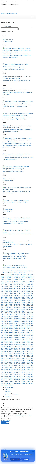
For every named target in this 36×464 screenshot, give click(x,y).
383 (2, 321)
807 (22, 378)
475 (5, 334)
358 (5, 318)
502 (7, 337)
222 (22, 299)
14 (25, 274)
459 (29, 330)
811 (32, 378)
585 (19, 348)
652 (24, 357)
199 (29, 295)
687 (15, 362)
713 (15, 365)
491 (12, 336)
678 (24, 360)
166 (12, 292)
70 (23, 279)
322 (12, 313)
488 (5, 336)
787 (5, 376)
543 (12, 343)
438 (10, 329)
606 (7, 351)
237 (27, 300)
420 (29, 325)
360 (10, 318)
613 (24, 351)
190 (7, 295)
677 (22, 360)
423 (5, 327)
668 (32, 358)
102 (14, 283)
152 (10, 290)
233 (17, 300)
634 (12, 355)
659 (10, 358)
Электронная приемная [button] (12, 394)
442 (19, 329)
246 (17, 302)
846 (22, 383)
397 (5, 323)
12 (21, 274)
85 (16, 281)
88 (21, 281)
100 (9, 283)
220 (17, 299)
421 (32, 325)
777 (12, 374)
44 (10, 278)
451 (10, 330)
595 (12, 350)
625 (22, 353)
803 (12, 378)
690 (22, 362)
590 (32, 348)
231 (12, 300)
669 (2, 360)
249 (24, 302)
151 (7, 290)
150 (5, 290)
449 (5, 330)
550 (29, 343)
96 (2, 283)
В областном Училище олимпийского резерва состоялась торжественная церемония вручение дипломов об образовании (17, 55)
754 (19, 371)
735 (5, 369)
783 (27, 374)
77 (2, 281)
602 (29, 350)
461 (2, 332)
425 (10, 327)
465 (12, 332)
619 (7, 353)
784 (29, 374)
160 (29, 290)
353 (24, 316)
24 (9, 276)
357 (2, 318)
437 (7, 329)
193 (15, 295)
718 (27, 365)
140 (12, 288)
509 (24, 337)
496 (24, 336)
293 (5, 309)
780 (19, 374)
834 (24, 381)
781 (22, 374)
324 (17, 313)
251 (29, 302)
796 (27, 376)
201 (2, 297)
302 (27, 309)
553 (5, 344)
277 (29, 306)
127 (12, 286)
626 (24, 353)
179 (12, 293)
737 (10, 369)
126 (10, 286)
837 (32, 381)
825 (2, 381)
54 (28, 278)
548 (24, 343)
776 (10, 374)
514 (5, 339)
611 (19, 351)
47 (16, 278)
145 (24, 288)
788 (7, 376)
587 (24, 348)
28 (16, 276)
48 (17, 278)
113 (10, 285)
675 (17, 360)
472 (29, 332)
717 (24, 365)
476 (7, 334)
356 (32, 316)
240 (2, 302)
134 (29, 286)
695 (2, 364)
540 (5, 343)
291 (32, 307)
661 (15, 358)
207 (17, 297)
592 (5, 350)
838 (2, 383)
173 (29, 292)
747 (2, 371)
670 (5, 360)
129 (17, 286)
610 (17, 351)
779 (17, 374)
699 (12, 364)
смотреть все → (6, 25)
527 (5, 341)
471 (27, 332)
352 (22, 316)
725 (12, 367)
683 (5, 362)
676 (19, 360)
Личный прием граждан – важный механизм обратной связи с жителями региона (15, 170)
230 (10, 300)
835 (27, 381)
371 (5, 320)
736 (7, 369)
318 (2, 313)
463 (7, 332)
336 (15, 314)
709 (5, 365)
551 (32, 343)
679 (27, 360)
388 (15, 321)
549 (27, 343)
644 (5, 357)
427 (15, 327)
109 (31, 283)
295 (10, 309)
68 (19, 279)
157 (22, 290)
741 (19, 369)
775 (7, 374)
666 (27, 358)
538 (32, 341)
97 (3, 283)
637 (19, 355)
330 (32, 313)
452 (12, 330)
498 (29, 336)
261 (22, 304)
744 (27, 369)
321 (10, 313)
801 (7, 378)
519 (17, 339)
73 (28, 279)
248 (22, 302)
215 (5, 299)
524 (29, 339)
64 (12, 279)
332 (5, 314)
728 (19, 367)
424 (7, 327)
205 (12, 297)
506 (17, 337)
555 (10, 344)
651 (22, 357)
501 (5, 337)
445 (27, 329)
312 (19, 311)
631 (5, 355)
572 (19, 346)
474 (2, 334)
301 (24, 309)
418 (24, 325)
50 (21, 278)
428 (17, 327)
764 (12, 373)
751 (12, 371)
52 (24, 278)
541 (7, 343)
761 (5, 373)
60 (5, 279)
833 (22, 381)
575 (27, 346)
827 (7, 381)
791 (15, 376)
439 (12, 329)
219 (15, 299)
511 (29, 337)
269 (10, 306)
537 (29, 341)
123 (2, 286)
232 (15, 300)
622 (15, 353)
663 (19, 358)
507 (19, 337)
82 (10, 281)
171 (24, 292)
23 (7, 276)
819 (19, 380)
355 (29, 316)
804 (15, 378)
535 (24, 341)
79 (5, 281)
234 (19, 300)
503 (10, 337)
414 (15, 325)
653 (27, 357)
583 (15, 348)
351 (19, 316)
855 (12, 385)
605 (5, 351)
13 (23, 274)
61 (7, 279)
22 (5, 276)
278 (32, 306)
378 (22, 320)
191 (10, 295)
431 (24, 327)
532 (17, 341)
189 (5, 295)
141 (15, 288)
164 (7, 292)
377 (19, 320)
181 (17, 293)
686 (12, 362)
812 (2, 380)
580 (7, 348)
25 (10, 276)
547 (22, 343)
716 (22, 365)
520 (19, 339)
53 (26, 278)
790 (12, 376)
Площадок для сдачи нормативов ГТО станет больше (18, 234)
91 (26, 281)
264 (29, 304)
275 (24, 306)
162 (2, 292)
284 (15, 307)
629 (32, 353)
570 (15, 346)
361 (12, 318)
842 (12, 383)
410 (5, 325)
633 (10, 355)
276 (27, 306)
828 (10, 381)
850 (32, 383)
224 (27, 299)
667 (29, 358)
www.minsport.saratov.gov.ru (24, 415)
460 (32, 330)
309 (12, 311)
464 (10, 332)
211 (27, 297)
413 (12, 325)
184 (24, 293)
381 (29, 320)
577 (32, 346)
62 (9, 279)
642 (32, 355)
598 (19, 350)
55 (30, 278)
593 (7, 350)
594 (10, 350)
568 (10, 346)
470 (24, 332)
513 (2, 339)
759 (32, 371)
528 (7, 341)
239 (32, 300)
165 (10, 292)
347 (10, 316)
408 (32, 323)
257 (12, 304)
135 (32, 286)
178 (10, 293)
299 (19, 309)
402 (17, 323)
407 (29, 323)
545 (17, 343)
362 (15, 318)
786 (2, 376)
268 (7, 306)
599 (22, 350)
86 (17, 281)
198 (27, 295)
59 (3, 279)
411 (7, 325)
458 (27, 330)
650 (19, 357)
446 (29, 329)
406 (27, 323)
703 (22, 364)
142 (17, 288)
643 (2, 357)
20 (2, 276)
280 (5, 307)
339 (22, 314)
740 (17, 369)
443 (22, 329)
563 (29, 344)
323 (15, 313)
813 (5, 380)
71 (24, 279)
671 (7, 360)
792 (17, 376)
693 (29, 362)
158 (24, 290)
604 (2, 351)
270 (12, 306)
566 (5, 346)
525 (32, 339)
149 (2, 290)
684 (7, 362)
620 (10, 353)
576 (29, 346)
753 (17, 371)
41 (5, 278)
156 (19, 290)
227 (2, 300)
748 (5, 371)
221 (19, 299)
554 (7, 344)
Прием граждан (7, 211)
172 (27, 292)
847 (24, 383)
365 (22, 318)
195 (19, 295)
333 (7, 314)
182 (19, 293)
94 (31, 281)
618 (5, 353)
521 (22, 339)
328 (27, 313)
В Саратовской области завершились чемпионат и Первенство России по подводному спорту (17, 105)
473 (32, 332)
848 (27, 383)
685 (10, 362)
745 (29, 369)
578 (2, 348)
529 (10, 341)
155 (17, 290)
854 (10, 385)
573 (22, 346)
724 (10, 367)
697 (7, 364)
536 (27, 341)
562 (27, 344)
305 (2, 311)
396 (2, 323)
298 (17, 309)
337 (17, 314)
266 (2, 306)
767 (19, 373)
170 (22, 292)
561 (24, 344)
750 (10, 371)
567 (7, 346)
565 (2, 346)
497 (27, 336)
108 (29, 283)
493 (17, 336)
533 (19, 341)
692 (27, 362)
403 (19, 323)
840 (7, 383)
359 (7, 318)
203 (7, 297)
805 (17, 378)
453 (15, 330)
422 (2, 327)
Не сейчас (25, 459)
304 (32, 309)
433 (29, 327)
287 (22, 307)
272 (17, 306)
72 (26, 279)
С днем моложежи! (8, 180)
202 (5, 297)
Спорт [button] (7, 389)
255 (7, 304)
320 (7, 313)
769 (24, 373)
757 (27, 371)
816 (12, 380)
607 (10, 351)
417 (22, 325)
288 (24, 307)
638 (22, 355)
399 (10, 323)
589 (29, 348)
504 (12, 337)
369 (32, 318)
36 (30, 276)
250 (27, 302)
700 (15, 364)
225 (29, 299)
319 (5, 313)
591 (2, 350)
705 (27, 364)
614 (27, 351)
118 (22, 285)
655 (32, 357)
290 (29, 307)
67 (17, 279)
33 (24, 276)
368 (29, 318)
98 (5, 283)
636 (17, 355)
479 (15, 334)
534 (22, 341)
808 (24, 378)
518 (15, 339)
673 (12, 360)
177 (7, 293)
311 (17, 311)
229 (7, 300)
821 (24, 380)
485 (29, 334)
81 (9, 281)
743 (24, 369)
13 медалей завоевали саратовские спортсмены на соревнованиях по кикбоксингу (17, 130)
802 (10, 378)
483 (24, 334)
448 (2, 330)
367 (27, 318)
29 (17, 276)
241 (5, 302)
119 (24, 285)
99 (7, 283)
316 (29, 311)
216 (7, 299)
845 (19, 383)
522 (24, 339)
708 (2, 365)
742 (22, 369)
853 (7, 385)
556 (12, 344)
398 (7, 323)
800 (5, 378)
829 (12, 381)
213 (32, 297)
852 (5, 385)
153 (12, 290)
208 (19, 297)
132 (24, 286)
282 (10, 307)
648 (15, 357)
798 (32, 376)
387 (12, 321)
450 (7, 330)
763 (10, 373)
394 (29, 321)
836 (29, 381)
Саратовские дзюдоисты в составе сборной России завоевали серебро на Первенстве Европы (17, 118)
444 (24, 329)
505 (15, 337)
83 (12, 281)
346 (7, 316)
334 (10, 314)
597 (17, 350)
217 (10, 299)
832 (19, 381)
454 (17, 330)
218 (12, 299)
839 (5, 383)
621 (12, 353)
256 (10, 304)
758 (29, 371)
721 (2, 367)
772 (32, 373)
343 (32, 314)
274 (22, 306)
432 (27, 327)
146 (27, 288)
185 (27, 293)
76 (33, 279)
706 (29, 364)
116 (17, 285)
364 (19, 318)
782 (24, 374)
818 (17, 380)
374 (12, 320)
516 (10, 339)
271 (15, 306)
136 (2, 288)
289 (27, 307)
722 (5, 367)
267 (5, 306)
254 (5, 304)
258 (15, 304)
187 (32, 293)
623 (17, 353)
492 (15, 336)
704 (24, 364)
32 (23, 276)
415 (17, 325)
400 (12, 323)
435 (2, 329)
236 (24, 300)
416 (19, 325)
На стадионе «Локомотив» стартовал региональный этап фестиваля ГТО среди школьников (17, 271)
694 (32, 362)
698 (10, 364)
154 (15, 290)
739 (15, 369)
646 (10, 357)
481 (19, 334)
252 (32, 302)
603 (32, 350)
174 (32, 292)
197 (24, 295)
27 (14, 276)
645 (7, 357)
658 (7, 358)
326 (22, 313)
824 (32, 380)
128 (15, 286)
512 (32, 337)
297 (15, 309)
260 (19, 304)
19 (33, 274)
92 (28, 281)
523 (27, 339)
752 (15, 371)
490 (10, 336)
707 (32, 364)
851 (2, 385)
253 (2, 304)
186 (29, 293)
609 (15, 351)
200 (32, 295)
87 (19, 281)
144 (22, 288)
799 (2, 378)
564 (32, 344)
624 (19, 353)
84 (14, 281)
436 (5, 329)
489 (7, 336)
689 (19, 362)
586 (22, 348)
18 (32, 274)
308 (10, 311)
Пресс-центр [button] (8, 393)
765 (15, 373)
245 (15, 302)
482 (22, 334)
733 (32, 367)
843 (15, 383)
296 (12, 309)
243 (10, 302)
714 (17, 365)
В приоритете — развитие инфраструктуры (15, 202)
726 (15, 367)
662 (17, 358)
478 (12, 334)
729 (22, 367)
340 (24, 314)
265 (32, 304)
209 (22, 297)
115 (15, 285)
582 (12, 348)
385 (7, 321)
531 (15, 341)
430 (22, 327)
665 (24, 358)
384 (5, 321)
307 (7, 311)
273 (19, 306)
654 (29, 357)
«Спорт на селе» (7, 41)
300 (22, 309)
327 (24, 313)
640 (27, 355)
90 (24, 281)
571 (17, 346)
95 (33, 281)
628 (29, 353)
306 (5, 311)
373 (10, 320)
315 (27, 311)
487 (2, 336)
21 (3, 276)
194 (17, 295)
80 (7, 281)
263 (27, 304)
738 (12, 369)
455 (19, 330)
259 (17, 304)
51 (23, 278)
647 (12, 357)
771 (29, 373)
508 (22, 337)
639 (24, 355)
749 (7, 371)
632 (7, 355)
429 (19, 327)
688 (17, 362)
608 (12, 351)
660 (12, 358)
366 (24, 318)
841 (10, 383)
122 (32, 285)
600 (24, 350)
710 (7, 365)
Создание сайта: (6, 420)
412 (10, 325)
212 (29, 297)
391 (22, 321)
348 (12, 316)
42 (7, 278)
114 (12, 285)
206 (15, 297)
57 (33, 278)
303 (29, 309)
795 (24, 376)
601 (27, 350)
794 (22, 376)
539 (2, 343)
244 (12, 302)
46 (14, 278)
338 (19, 314)
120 (27, 285)
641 (29, 355)
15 (26, 274)
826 (5, 381)
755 (22, 371)
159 (27, 290)
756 (24, 371)
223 (24, 299)
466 (15, 332)
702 (19, 364)
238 (29, 300)
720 (32, 365)
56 (31, 278)
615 (29, 351)
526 (2, 341)
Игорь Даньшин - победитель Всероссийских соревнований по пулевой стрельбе (15, 222)
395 (32, 321)
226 (32, 299)
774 (5, 374)
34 (26, 276)
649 (17, 357)
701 (17, 364)
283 (12, 307)
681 (32, 360)
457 (24, 330)
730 (24, 367)
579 (5, 348)
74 (30, 279)
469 (22, 332)
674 (15, 360)
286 (19, 307)
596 (15, 350)
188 (2, 295)
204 (10, 297)
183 (22, 293)
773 (2, 374)
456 (22, 330)
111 (5, 285)
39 (2, 278)
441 (17, 329)
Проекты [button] (7, 391)
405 (24, 323)
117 (19, 285)
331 (2, 314)
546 (19, 343)
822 (27, 380)
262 (24, 304)
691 (24, 362)
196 (22, 295)
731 (27, 367)
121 (29, 285)
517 (12, 339)
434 (32, 327)
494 (19, 336)
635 (15, 355)
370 (2, 320)
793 (19, 376)
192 (12, 295)
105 (22, 283)
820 (22, 380)
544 (15, 343)
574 (24, 346)
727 (17, 367)
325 (19, 313)
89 (23, 281)
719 (29, 365)
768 (22, 373)
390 (19, 321)
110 (2, 285)
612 (22, 351)
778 (15, 374)
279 (2, 307)
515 (7, 339)
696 (5, 364)
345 (5, 316)
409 (2, 325)
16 (28, 274)
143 (19, 288)
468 (19, 332)
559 (19, 344)
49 (19, 278)
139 (10, 288)
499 (32, 336)
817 (15, 380)
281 (7, 307)
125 (7, 286)
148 (32, 288)
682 (2, 362)
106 (24, 283)
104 (19, 283)
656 (2, 358)
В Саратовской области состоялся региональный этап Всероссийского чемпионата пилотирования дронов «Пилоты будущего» (17, 145)
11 (19, 274)
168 (17, 292)
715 (19, 365)
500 (2, 337)
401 (15, 323)
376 (17, 320)
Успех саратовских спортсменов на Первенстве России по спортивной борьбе (16, 81)
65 (14, 279)
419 (27, 325)
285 (17, 307)
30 (19, 276)
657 (5, 358)
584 (17, 348)
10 (18, 274)
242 (7, 302)
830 (15, 381)
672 (10, 360)
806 (19, 378)
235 (22, 300)
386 (10, 321)
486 (32, 334)
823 (29, 380)
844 (17, 383)
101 (12, 283)
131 (22, 286)
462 (5, 332)
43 (9, 278)
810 (29, 378)
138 (7, 288)
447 (32, 329)
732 (29, 367)
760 (2, 373)
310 (15, 311)
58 (2, 279)
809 (27, 378)
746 (32, 369)
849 (29, 383)
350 (17, 316)
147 (29, 288)
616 (32, 351)
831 (17, 381)
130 (19, 286)
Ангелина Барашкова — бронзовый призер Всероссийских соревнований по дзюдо (15, 257)
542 (10, 343)
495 (22, 336)
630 (2, 355)
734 (2, 369)
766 (17, 373)
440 (15, 329)
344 (2, 316)
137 (5, 288)
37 (31, 276)
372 (7, 320)
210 (24, 297)
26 (12, 276)
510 (27, 337)
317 (32, 311)
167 (15, 292)
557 (15, 344)
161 (32, 290)
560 (22, 344)
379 (24, 320)
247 (19, 302)
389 (17, 321)
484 (27, 334)
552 (2, 344)
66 (16, 279)
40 (3, 278)
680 (29, 360)
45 (12, 278)
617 (2, 353)
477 (10, 334)
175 (2, 293)
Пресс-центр (7, 26)
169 (19, 292)
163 (5, 292)
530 (12, 341)
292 (2, 309)
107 (26, 283)
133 (27, 286)
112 (7, 285)
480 (17, 334)
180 (15, 293)
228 (5, 300)
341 (27, 314)
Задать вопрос (15, 459)
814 (7, 380)
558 (17, 344)
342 (29, 314)
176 (5, 293)
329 (29, 313)
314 (24, 311)
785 (32, 374)
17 (30, 274)
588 (27, 348)
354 (27, 316)
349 (15, 316)
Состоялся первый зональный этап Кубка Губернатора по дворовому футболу (14, 68)
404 (22, 323)
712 (12, 365)
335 (12, 314)
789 (10, 376)
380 (27, 320)
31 (21, 276)
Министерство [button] (9, 387)
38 (33, 276)
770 (27, 373)
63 (10, 279)
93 (30, 281)
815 (10, 380)
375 (15, 320)
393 (27, 321)
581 (10, 348)
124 (5, 286)
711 (10, 365)
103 (17, 283)
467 (17, 332)
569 (12, 346)
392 (24, 321)
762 (7, 373)
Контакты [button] (7, 396)
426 (12, 327)
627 (27, 353)
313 (22, 311)
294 (7, 309)
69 (21, 279)
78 (3, 281)
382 (32, 320)
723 (7, 367)
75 (31, 279)
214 (2, 299)
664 (22, 358)
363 (17, 318)
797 (29, 376)
